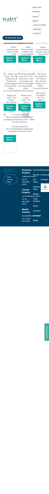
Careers (16, 29)
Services (16, 7)
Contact (16, 33)
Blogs (35, 227)
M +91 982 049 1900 (25, 219)
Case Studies (18, 25)
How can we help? (10, 197)
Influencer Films (37, 202)
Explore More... (11, 61)
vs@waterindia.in (29, 194)
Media (15, 21)
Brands (16, 12)
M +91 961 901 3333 (26, 238)
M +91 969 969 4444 (25, 199)
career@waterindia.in (31, 214)
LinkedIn (44, 195)
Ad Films (35, 196)
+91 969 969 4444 (36, 19)
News (35, 216)
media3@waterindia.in (31, 234)
